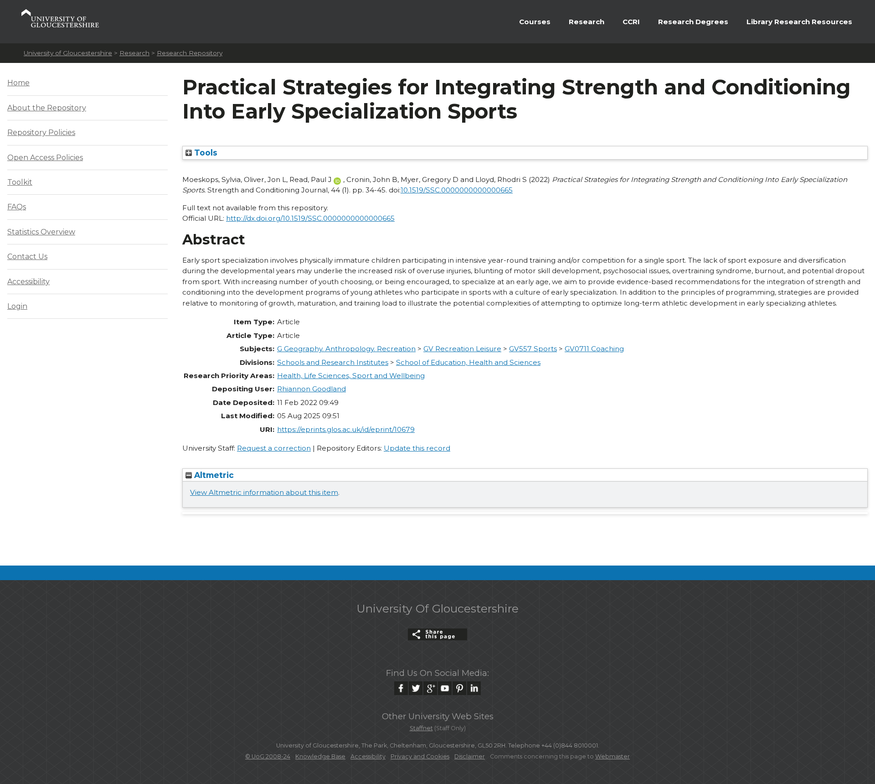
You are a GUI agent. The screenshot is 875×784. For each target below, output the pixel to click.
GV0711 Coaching (594, 348)
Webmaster (612, 756)
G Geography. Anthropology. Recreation (346, 348)
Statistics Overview (41, 232)
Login (17, 306)
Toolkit (19, 182)
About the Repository (46, 108)
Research (586, 21)
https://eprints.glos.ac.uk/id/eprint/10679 (346, 429)
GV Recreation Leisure (462, 348)
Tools (204, 152)
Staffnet (421, 728)
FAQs (16, 206)
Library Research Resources (799, 21)
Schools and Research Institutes (332, 362)
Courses (535, 21)
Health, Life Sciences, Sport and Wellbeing (351, 375)
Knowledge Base (320, 756)
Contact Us (27, 256)
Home (18, 82)
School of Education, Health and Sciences (468, 362)
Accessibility (28, 281)
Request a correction (274, 448)
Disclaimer (469, 756)
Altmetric (213, 475)
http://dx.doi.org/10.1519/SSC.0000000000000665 (310, 218)
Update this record (417, 448)
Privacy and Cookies (420, 756)
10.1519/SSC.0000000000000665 (457, 190)
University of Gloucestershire (68, 53)
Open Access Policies (45, 157)
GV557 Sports (533, 348)
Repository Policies (41, 132)
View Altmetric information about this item (264, 492)
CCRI (631, 21)
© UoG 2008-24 (267, 756)
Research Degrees (693, 21)
